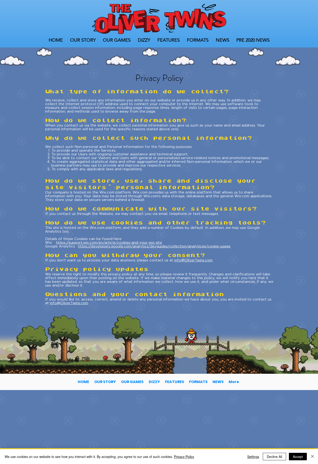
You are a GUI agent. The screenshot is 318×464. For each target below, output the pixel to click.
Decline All (274, 456)
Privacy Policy (184, 456)
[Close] (312, 456)
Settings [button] (253, 456)
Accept (298, 456)
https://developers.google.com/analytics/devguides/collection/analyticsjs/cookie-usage (154, 246)
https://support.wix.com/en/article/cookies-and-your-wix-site (109, 242)
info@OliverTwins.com (193, 260)
